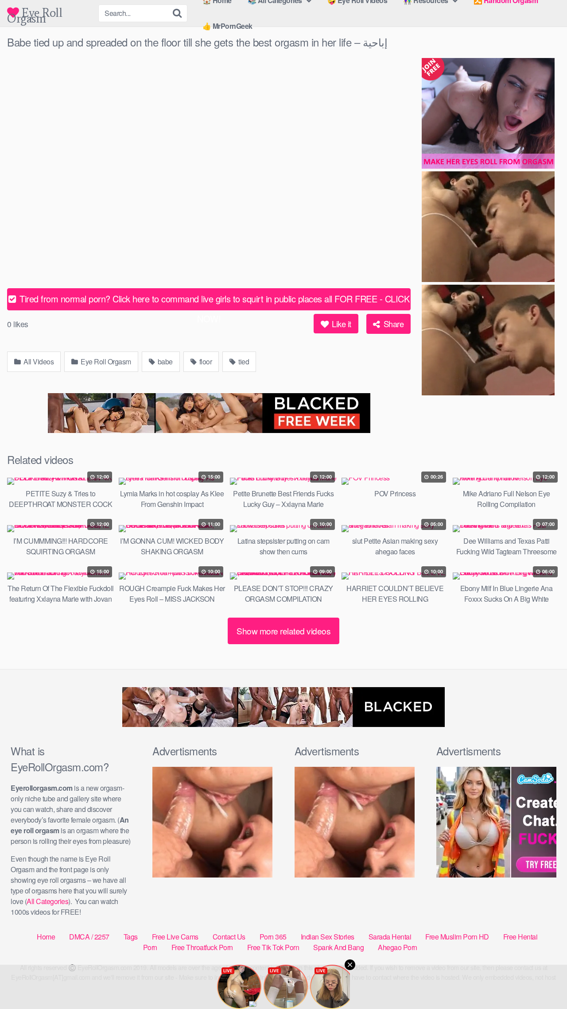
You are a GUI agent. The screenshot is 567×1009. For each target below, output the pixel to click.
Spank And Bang (338, 947)
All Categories (47, 901)
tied (243, 361)
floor (205, 361)
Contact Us (229, 937)
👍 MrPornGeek (227, 26)
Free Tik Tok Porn (273, 947)
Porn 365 (273, 937)
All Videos (38, 361)
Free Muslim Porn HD (457, 937)
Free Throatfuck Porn (202, 947)
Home (46, 937)
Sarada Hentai (390, 937)
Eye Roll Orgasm (34, 13)
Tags (131, 937)
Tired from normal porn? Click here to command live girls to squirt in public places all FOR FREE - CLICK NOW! (213, 301)
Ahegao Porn (397, 947)
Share (392, 323)
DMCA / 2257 (89, 937)
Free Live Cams (175, 937)
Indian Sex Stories (327, 937)
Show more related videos (283, 631)
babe (164, 361)
